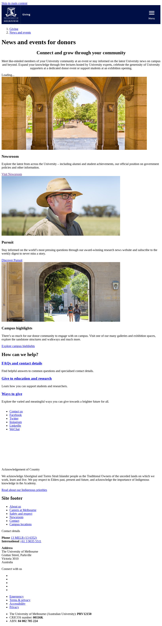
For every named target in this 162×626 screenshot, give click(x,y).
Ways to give (12, 394)
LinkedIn (15, 425)
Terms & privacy (19, 600)
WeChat (14, 429)
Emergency (16, 596)
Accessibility (17, 603)
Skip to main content (14, 3)
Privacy (14, 607)
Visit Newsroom (12, 174)
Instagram (15, 422)
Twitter (13, 418)
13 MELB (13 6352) (24, 537)
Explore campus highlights (18, 346)
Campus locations (20, 524)
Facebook (15, 415)
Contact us (16, 411)
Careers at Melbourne (22, 510)
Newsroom (16, 517)
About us (15, 506)
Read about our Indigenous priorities (24, 490)
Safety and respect (20, 513)
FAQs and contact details (22, 363)
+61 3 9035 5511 (30, 541)
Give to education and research (27, 378)
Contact (14, 520)
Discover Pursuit (12, 260)
